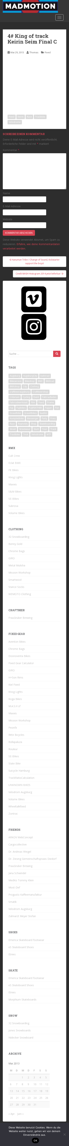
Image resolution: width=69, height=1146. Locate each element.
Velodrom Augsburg (20, 792)
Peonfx (12, 727)
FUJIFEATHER (35, 407)
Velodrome (15, 122)
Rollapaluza (15, 742)
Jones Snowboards (19, 1030)
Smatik (12, 901)
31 (34, 1104)
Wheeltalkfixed (17, 806)
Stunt (36, 429)
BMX (40, 381)
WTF (49, 434)
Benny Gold (15, 544)
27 (11, 1104)
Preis (53, 418)
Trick (25, 434)
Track (53, 429)
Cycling (26, 397)
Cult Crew (14, 455)
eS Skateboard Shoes (21, 947)
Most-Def (14, 887)
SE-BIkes (13, 498)
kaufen (43, 413)
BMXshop (15, 386)
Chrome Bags (16, 551)
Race (29, 116)
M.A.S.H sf (14, 706)
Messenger (32, 418)
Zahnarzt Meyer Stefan (22, 916)
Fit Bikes (13, 470)
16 (29, 1091)
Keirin (21, 116)
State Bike (14, 763)
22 (23, 1098)
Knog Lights (15, 477)
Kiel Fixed (14, 684)
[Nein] (64, 1134)
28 (17, 1104)
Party (44, 418)
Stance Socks (16, 587)
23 (29, 1098)
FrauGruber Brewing (20, 617)
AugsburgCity (30, 375)
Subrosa (13, 506)
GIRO (11, 558)
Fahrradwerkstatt (19, 402)
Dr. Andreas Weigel (19, 851)
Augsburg (15, 375)
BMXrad (50, 381)
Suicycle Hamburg (19, 770)
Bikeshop (30, 381)
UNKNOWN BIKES (19, 785)
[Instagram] (33, 327)
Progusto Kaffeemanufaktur (25, 894)
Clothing (34, 386)
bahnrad (44, 375)
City (25, 386)
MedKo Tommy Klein (21, 880)
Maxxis (12, 484)
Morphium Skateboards (22, 999)
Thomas (33, 52)
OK (35, 1140)
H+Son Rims (15, 677)
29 (23, 1104)
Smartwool (15, 579)
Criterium (15, 397)
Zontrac (13, 813)
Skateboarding (47, 423)
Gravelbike (15, 413)
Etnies (12, 954)
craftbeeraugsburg (19, 391)
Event (36, 397)
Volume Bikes (16, 513)
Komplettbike (17, 418)
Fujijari (48, 407)
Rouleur (13, 749)
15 (23, 1091)
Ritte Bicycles (16, 735)
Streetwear (24, 429)
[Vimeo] (33, 299)
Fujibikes (21, 407)
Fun (57, 407)
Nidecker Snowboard (20, 1037)
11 (40, 1084)
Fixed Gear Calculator (21, 663)
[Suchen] (57, 354)
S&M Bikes (15, 491)
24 (34, 1098)
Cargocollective (17, 844)
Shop (33, 423)
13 (11, 1091)
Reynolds (23, 423)
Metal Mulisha (16, 565)
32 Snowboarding (18, 536)
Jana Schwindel (17, 873)
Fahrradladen (49, 397)
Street (13, 429)
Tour (44, 429)
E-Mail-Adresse (12, 206)
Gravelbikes (30, 413)
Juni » (20, 1114)
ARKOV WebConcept (20, 837)
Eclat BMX (14, 463)
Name (6, 193)
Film (33, 402)
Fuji (11, 407)
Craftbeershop (40, 391)
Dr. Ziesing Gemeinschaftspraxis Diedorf (32, 859)
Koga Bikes (15, 699)
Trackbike (40, 116)
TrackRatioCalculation (21, 777)
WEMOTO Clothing (19, 594)
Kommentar (11, 150)
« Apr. (11, 1114)
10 (34, 1084)
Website (7, 219)
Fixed (48, 52)
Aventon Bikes (17, 641)
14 (17, 1091)
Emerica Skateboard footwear (26, 940)
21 (17, 1098)
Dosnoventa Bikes (19, 656)
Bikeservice (16, 381)
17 (34, 1091)
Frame (50, 402)
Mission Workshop (19, 572)
